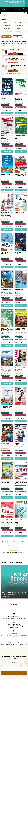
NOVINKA (20, 54)
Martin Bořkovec (4, 293)
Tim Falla (8, 523)
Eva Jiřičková (9, 293)
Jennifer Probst (3, 408)
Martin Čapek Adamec (19, 523)
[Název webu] (4, 9)
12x (9, 103)
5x (22, 335)
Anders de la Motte (4, 483)
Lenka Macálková (23, 485)
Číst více (3, 45)
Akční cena (4, 170)
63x (22, 411)
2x (8, 373)
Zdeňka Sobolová (4, 370)
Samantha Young (18, 253)
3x (8, 141)
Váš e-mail (3, 665)
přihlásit (14, 673)
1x (8, 257)
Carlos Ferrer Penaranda (5, 216)
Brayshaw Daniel (4, 254)
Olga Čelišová (16, 59)
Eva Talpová (9, 292)
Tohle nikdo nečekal (13, 49)
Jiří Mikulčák (17, 139)
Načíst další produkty (13, 73)
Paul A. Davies (3, 523)
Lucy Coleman (3, 175)
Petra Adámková (23, 59)
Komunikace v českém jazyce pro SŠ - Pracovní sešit (17, 57)
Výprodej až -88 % (5, 403)
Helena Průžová (22, 176)
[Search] (25, 12)
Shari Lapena (10, 50)
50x (9, 487)
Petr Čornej (16, 370)
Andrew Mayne (4, 444)
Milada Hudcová (4, 332)
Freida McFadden (18, 407)
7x (22, 103)
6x (22, 141)
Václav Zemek (17, 485)
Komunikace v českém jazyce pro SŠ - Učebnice (17, 66)
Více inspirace (13, 604)
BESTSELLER (15, 54)
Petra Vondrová (4, 292)
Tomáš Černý (17, 176)
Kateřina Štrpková (18, 332)
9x (8, 448)
